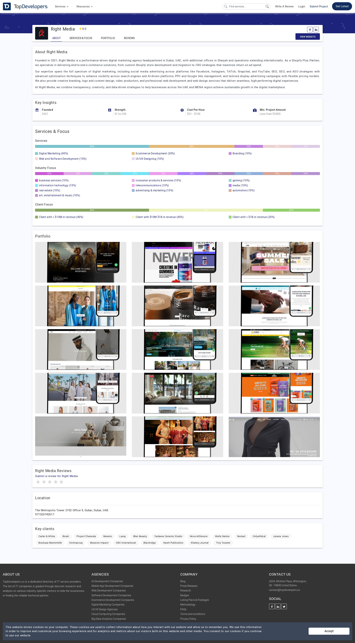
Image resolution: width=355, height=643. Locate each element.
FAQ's (183, 609)
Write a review (284, 6)
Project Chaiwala (86, 536)
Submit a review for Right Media (56, 476)
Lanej (122, 536)
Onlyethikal (259, 536)
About (56, 38)
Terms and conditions (192, 614)
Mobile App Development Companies (112, 586)
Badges (184, 595)
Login (301, 6)
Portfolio (108, 38)
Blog (182, 581)
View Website (308, 36)
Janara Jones (281, 536)
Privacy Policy (188, 619)
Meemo (107, 536)
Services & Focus (81, 38)
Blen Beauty (140, 536)
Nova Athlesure (198, 536)
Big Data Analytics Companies (109, 619)
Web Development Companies (109, 591)
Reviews (129, 38)
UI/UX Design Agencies (105, 609)
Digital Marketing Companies (108, 605)
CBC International (126, 542)
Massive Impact (99, 542)
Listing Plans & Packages (194, 600)
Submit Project (319, 6)
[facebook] (310, 29)
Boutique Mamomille (50, 542)
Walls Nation (222, 536)
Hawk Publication (173, 542)
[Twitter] (284, 606)
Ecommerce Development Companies (113, 600)
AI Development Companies (107, 581)
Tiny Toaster (223, 542)
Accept (329, 631)
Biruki (65, 536)
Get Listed (342, 6)
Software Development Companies (111, 595)
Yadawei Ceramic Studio (168, 536)
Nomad (241, 536)
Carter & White (46, 536)
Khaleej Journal (200, 542)
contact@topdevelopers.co (284, 590)
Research (185, 591)
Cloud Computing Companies (108, 614)
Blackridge (149, 542)
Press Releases (188, 586)
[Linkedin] (316, 29)
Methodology (187, 605)
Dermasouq (75, 542)
